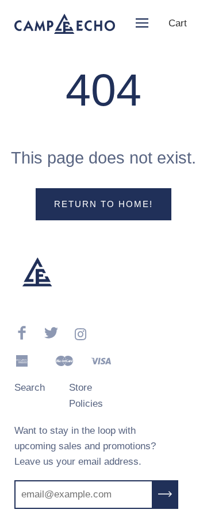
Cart (177, 23)
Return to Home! (103, 204)
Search (29, 387)
